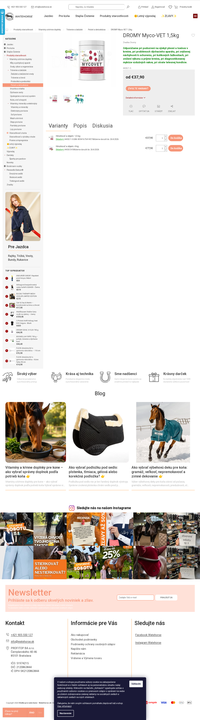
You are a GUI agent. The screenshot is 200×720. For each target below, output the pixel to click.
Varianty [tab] (58, 126)
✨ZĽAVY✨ (12, 148)
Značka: (129, 42)
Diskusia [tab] (102, 126)
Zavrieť (142, 103)
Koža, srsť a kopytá (18, 100)
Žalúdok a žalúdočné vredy (22, 74)
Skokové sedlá (15, 177)
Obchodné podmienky (84, 639)
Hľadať (128, 6)
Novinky (10, 162)
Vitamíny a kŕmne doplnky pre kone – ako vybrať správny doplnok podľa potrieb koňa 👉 (34, 471)
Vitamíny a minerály (19, 107)
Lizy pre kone (16, 129)
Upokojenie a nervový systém (22, 96)
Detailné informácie (134, 98)
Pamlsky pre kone (18, 125)
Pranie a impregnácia (18, 140)
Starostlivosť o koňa (18, 133)
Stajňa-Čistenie (13, 52)
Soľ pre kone (16, 114)
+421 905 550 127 (22, 635)
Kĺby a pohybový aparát (20, 63)
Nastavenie (65, 713)
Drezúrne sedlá (16, 174)
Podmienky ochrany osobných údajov (93, 644)
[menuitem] (48, 16)
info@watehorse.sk (22, 641)
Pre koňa (10, 48)
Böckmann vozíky (14, 166)
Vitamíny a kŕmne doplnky (20, 59)
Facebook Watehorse (148, 635)
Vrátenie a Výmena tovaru (86, 658)
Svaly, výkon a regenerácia (21, 67)
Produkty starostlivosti (16, 55)
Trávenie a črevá (18, 78)
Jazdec (10, 44)
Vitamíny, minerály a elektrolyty (23, 103)
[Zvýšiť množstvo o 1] (165, 136)
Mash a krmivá (16, 118)
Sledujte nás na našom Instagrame (104, 508)
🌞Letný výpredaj (14, 144)
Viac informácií (64, 706)
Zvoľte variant (138, 88)
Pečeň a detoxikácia (19, 85)
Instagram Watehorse (148, 642)
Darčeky (10, 155)
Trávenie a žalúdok (18, 70)
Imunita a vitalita (17, 89)
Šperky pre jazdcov (17, 159)
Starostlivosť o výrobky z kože (22, 137)
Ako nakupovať (80, 635)
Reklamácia (78, 653)
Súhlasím (136, 684)
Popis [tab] (80, 126)
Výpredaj (10, 151)
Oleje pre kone (16, 122)
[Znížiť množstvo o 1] (165, 139)
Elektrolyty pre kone (19, 111)
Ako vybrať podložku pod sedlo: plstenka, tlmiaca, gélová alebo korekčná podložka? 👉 (93, 471)
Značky (10, 185)
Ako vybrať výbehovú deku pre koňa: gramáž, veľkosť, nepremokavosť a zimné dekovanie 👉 (159, 471)
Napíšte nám (78, 648)
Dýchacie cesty (16, 92)
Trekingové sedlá (16, 181)
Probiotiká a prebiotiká (20, 81)
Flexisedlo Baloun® (15, 170)
